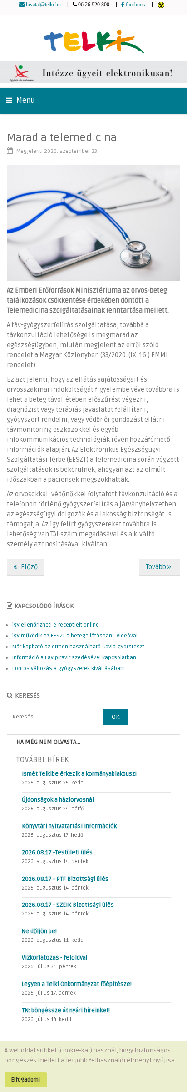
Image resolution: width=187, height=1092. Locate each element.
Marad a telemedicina (62, 137)
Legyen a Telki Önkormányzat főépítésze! (77, 984)
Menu (25, 100)
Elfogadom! (25, 1079)
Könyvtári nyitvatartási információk (69, 826)
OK (115, 717)
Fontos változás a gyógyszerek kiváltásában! (68, 668)
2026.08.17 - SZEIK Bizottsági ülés (68, 905)
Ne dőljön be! (39, 931)
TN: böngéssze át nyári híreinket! (66, 1010)
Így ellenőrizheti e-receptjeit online (55, 625)
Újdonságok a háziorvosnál (58, 800)
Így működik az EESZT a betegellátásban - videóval (75, 635)
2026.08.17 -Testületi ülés (57, 852)
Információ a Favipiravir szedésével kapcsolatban (74, 657)
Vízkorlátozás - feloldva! (54, 957)
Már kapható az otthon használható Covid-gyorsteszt (78, 646)
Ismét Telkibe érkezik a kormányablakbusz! (79, 774)
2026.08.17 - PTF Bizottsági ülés (65, 879)
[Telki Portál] (93, 37)
